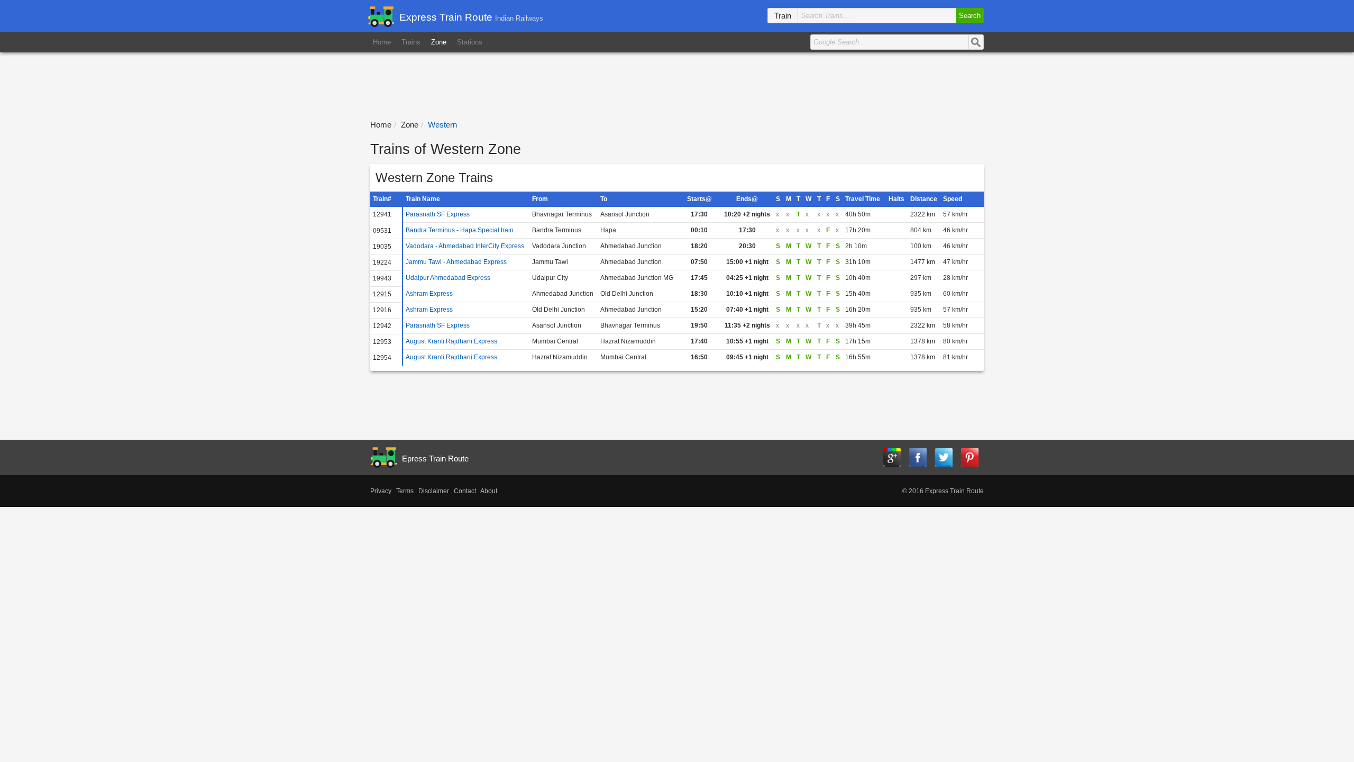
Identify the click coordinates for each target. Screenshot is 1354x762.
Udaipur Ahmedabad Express (448, 278)
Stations (469, 42)
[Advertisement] (677, 82)
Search (970, 16)
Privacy (380, 491)
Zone (438, 42)
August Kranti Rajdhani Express (451, 341)
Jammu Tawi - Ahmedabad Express (456, 262)
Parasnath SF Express (438, 214)
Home (382, 42)
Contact (465, 491)
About (488, 491)
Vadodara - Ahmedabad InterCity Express (465, 246)
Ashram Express (429, 293)
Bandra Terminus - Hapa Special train (460, 230)
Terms (405, 491)
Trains (410, 42)
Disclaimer (433, 491)
